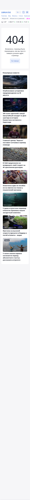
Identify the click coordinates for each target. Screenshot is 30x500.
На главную (15, 61)
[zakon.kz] (6, 12)
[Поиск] (23, 12)
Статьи (21, 16)
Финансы (14, 16)
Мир (9, 16)
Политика (4, 16)
